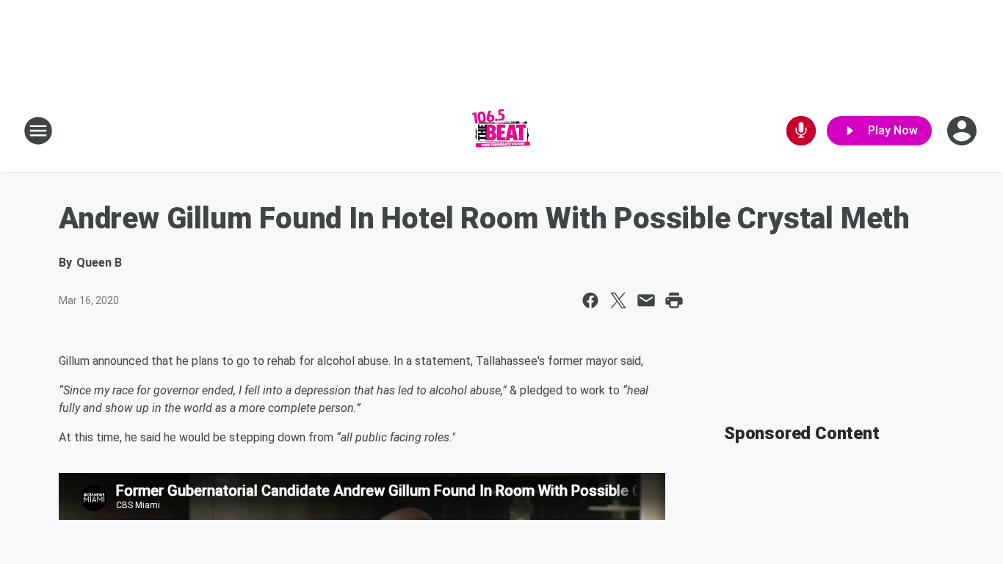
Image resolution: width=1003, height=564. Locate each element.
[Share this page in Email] (646, 300)
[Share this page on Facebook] (590, 300)
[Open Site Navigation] (38, 130)
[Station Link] (501, 131)
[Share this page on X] (618, 300)
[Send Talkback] (801, 130)
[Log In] (963, 130)
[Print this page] (674, 300)
